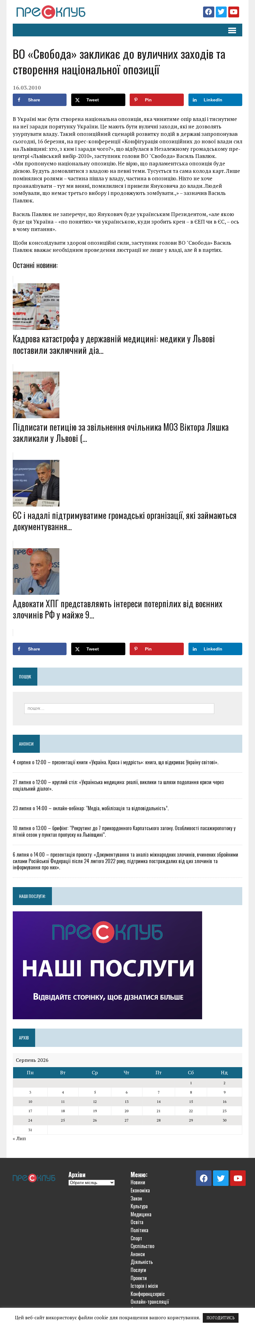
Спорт (136, 1238)
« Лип (19, 1138)
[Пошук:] (119, 708)
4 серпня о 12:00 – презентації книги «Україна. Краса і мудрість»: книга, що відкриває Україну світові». (115, 762)
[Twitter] (221, 12)
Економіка (140, 1190)
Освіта (137, 1222)
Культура (139, 1206)
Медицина (141, 1214)
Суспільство (142, 1246)
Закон (136, 1198)
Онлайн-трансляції (150, 1301)
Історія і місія (144, 1285)
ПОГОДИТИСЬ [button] (220, 1318)
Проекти (139, 1278)
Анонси (26, 743)
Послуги (138, 1270)
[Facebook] (208, 12)
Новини (138, 1182)
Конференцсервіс (148, 1294)
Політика (139, 1230)
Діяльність (142, 1262)
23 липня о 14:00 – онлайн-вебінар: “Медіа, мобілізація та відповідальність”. (91, 808)
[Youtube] (233, 12)
